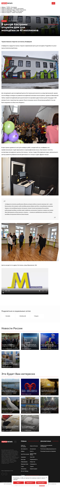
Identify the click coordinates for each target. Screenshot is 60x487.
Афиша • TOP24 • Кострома (9, 7)
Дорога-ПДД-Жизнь (33, 454)
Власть (32, 451)
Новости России (34, 446)
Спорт (22, 466)
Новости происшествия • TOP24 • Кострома (13, 10)
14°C (53, 3)
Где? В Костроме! (25, 454)
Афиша (22, 451)
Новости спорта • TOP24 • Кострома (11, 12)
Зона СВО (32, 457)
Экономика (23, 468)
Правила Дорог (33, 468)
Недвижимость (34, 459)
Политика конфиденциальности (48, 449)
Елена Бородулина (53, 24)
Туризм (32, 466)
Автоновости (24, 449)
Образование (24, 461)
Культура (23, 459)
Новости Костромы (23, 446)
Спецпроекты (33, 464)
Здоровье (23, 457)
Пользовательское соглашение (48, 451)
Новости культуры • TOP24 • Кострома (12, 11)
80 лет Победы (24, 471)
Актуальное (33, 449)
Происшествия (24, 464)
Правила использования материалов (46, 446)
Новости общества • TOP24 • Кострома (12, 8)
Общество (32, 461)
